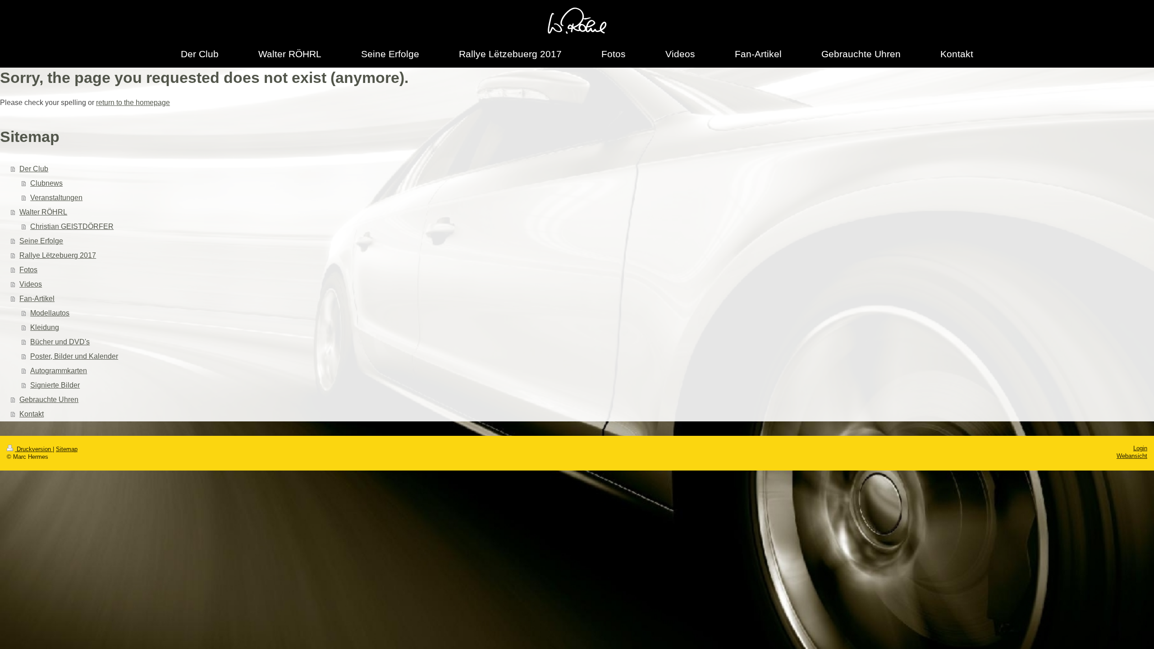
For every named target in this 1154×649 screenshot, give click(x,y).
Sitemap (67, 449)
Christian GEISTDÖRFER (72, 226)
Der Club (33, 169)
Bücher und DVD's (60, 342)
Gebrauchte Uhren (48, 399)
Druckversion (34, 449)
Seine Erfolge (41, 241)
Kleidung (44, 327)
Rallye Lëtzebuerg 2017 (57, 255)
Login (1140, 448)
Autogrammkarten (58, 371)
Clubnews (46, 183)
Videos (30, 284)
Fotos (28, 270)
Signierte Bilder (55, 385)
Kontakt (31, 414)
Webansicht (1132, 456)
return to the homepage (133, 102)
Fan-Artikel (37, 298)
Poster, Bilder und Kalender (74, 356)
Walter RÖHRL (43, 212)
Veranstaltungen (56, 197)
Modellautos (49, 313)
